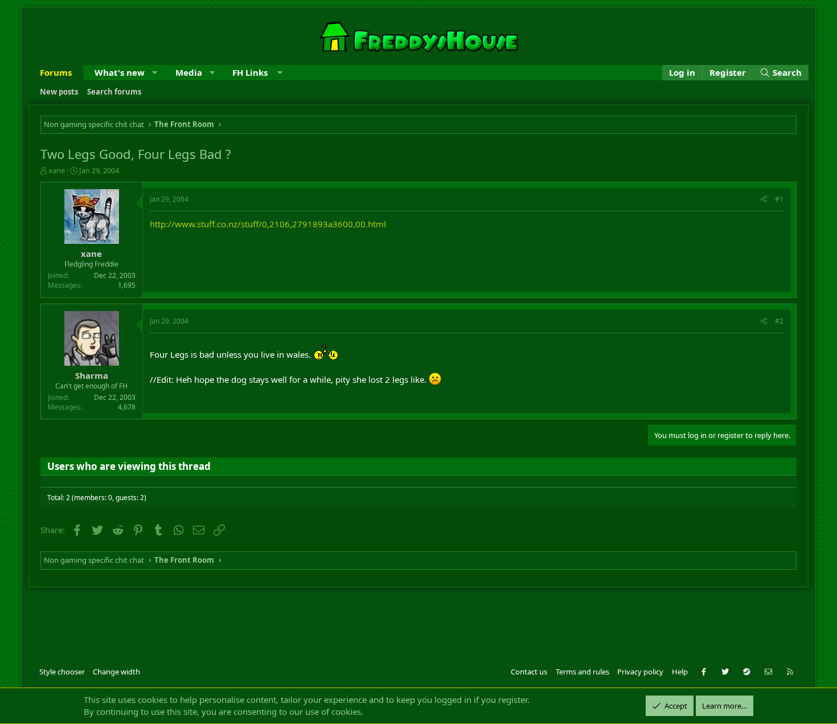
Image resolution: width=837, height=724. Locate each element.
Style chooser (62, 671)
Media (188, 72)
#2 (779, 321)
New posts (59, 92)
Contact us (529, 671)
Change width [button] (116, 671)
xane (56, 170)
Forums (56, 72)
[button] (154, 72)
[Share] (764, 199)
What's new (120, 72)
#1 (779, 199)
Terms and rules (582, 671)
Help (680, 671)
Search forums (114, 92)
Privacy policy (640, 671)
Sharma (91, 375)
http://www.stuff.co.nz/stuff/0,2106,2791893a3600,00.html (268, 224)
